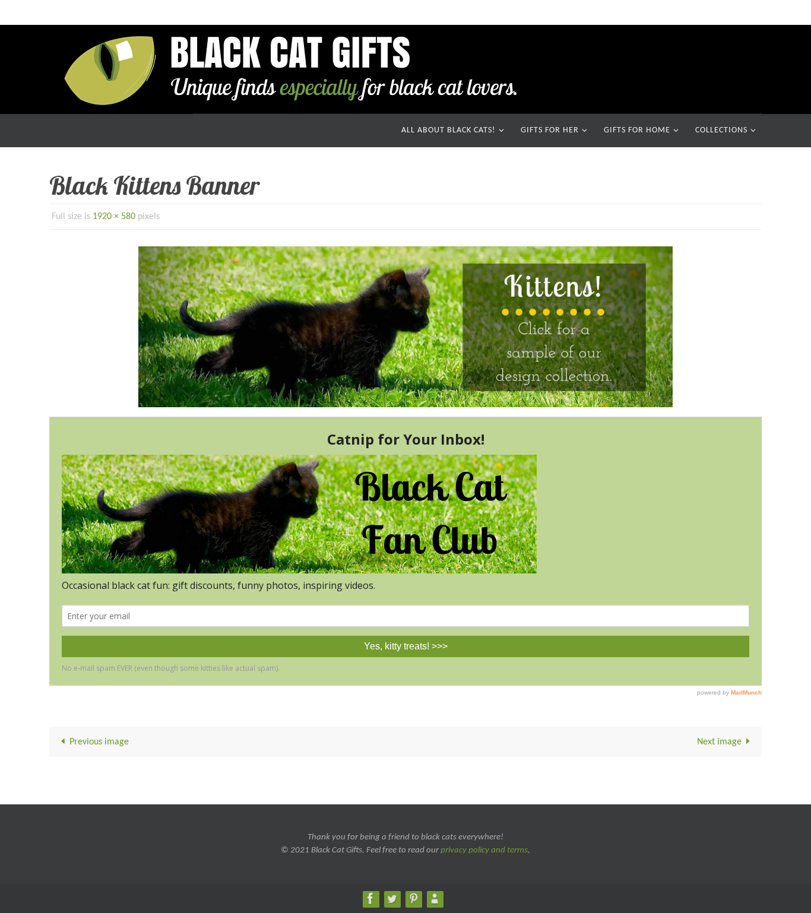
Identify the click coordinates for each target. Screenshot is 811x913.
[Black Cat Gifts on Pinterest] (413, 898)
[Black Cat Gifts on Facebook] (370, 898)
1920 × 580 (114, 216)
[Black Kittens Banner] (405, 327)
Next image (719, 742)
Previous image (99, 742)
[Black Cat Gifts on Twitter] (392, 898)
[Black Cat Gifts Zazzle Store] (434, 898)
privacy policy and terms (484, 850)
